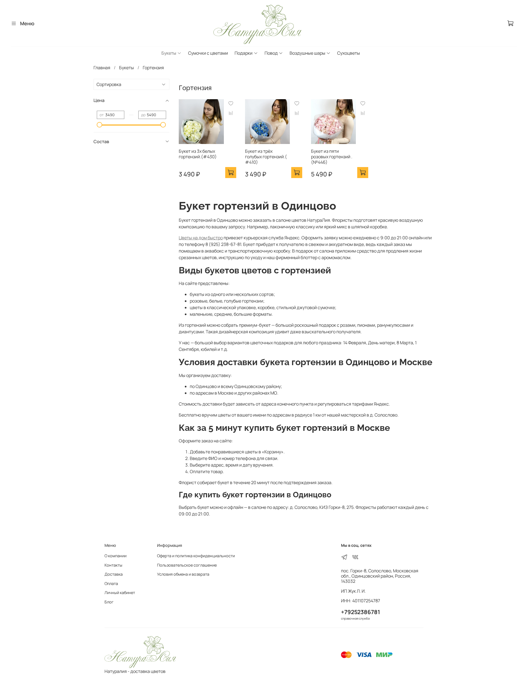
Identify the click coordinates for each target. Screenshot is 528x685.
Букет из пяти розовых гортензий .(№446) (331, 156)
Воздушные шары (307, 53)
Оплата (111, 583)
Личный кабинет (120, 592)
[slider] (99, 125)
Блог (109, 601)
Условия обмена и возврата (183, 574)
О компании (116, 555)
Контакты (113, 565)
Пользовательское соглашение (187, 565)
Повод (271, 53)
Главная (102, 68)
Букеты (168, 53)
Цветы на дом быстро (201, 238)
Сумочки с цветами (208, 53)
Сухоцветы (348, 53)
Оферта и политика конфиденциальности (196, 555)
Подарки (243, 53)
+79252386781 (360, 612)
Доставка (114, 574)
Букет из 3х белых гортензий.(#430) (198, 154)
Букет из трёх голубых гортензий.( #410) (266, 156)
